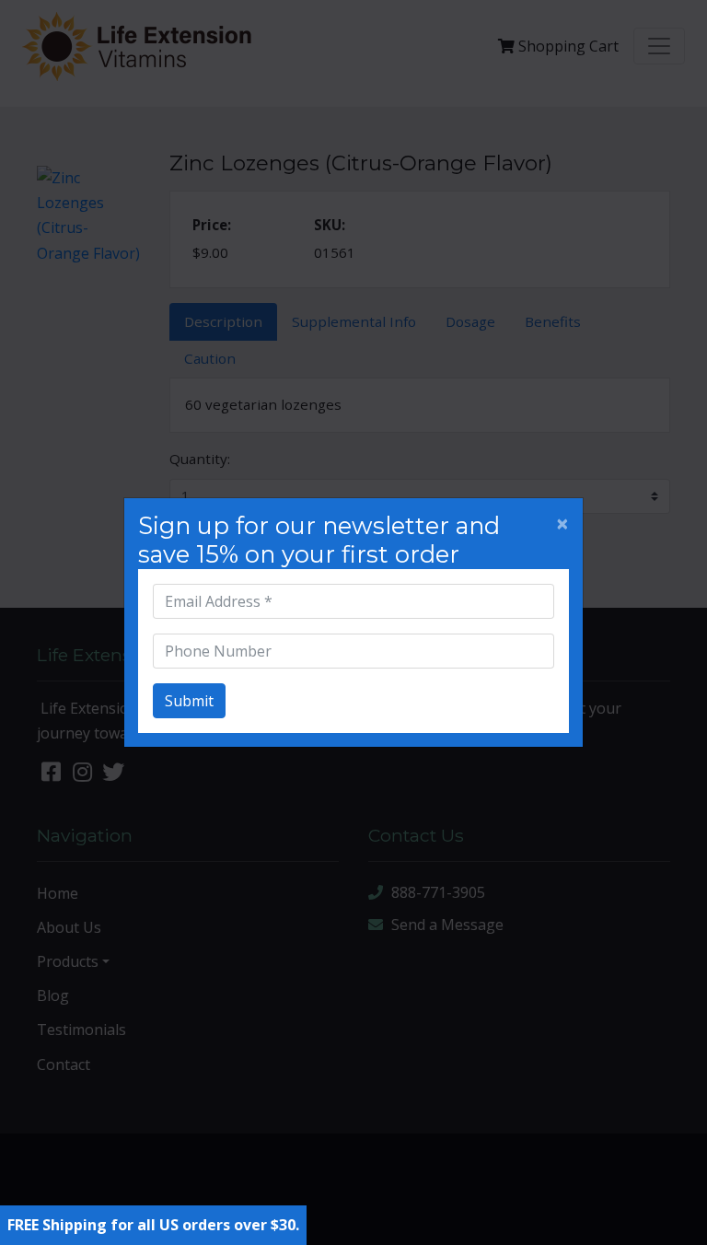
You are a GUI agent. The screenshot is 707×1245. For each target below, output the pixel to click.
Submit (189, 701)
